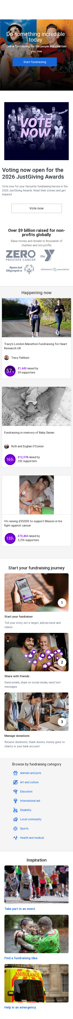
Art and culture (29, 782)
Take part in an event (19, 909)
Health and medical (32, 837)
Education (26, 791)
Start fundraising (34, 62)
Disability (25, 810)
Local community (30, 819)
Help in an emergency (20, 1007)
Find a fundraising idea (20, 958)
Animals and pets (30, 773)
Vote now (36, 208)
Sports (24, 828)
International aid (30, 800)
